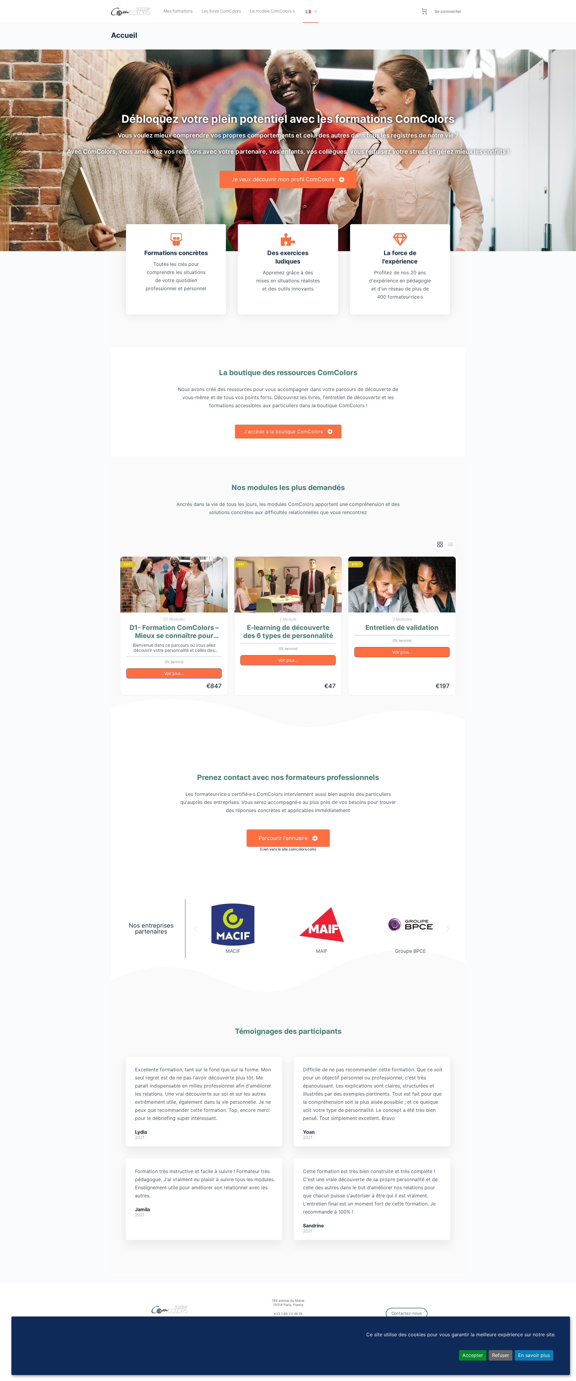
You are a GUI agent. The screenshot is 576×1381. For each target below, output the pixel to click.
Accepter (472, 1355)
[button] (195, 928)
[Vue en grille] (440, 545)
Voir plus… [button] (174, 673)
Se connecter (447, 11)
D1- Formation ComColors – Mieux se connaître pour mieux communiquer (174, 632)
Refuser (500, 1355)
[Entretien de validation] (402, 584)
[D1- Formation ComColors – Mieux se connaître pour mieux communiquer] (174, 584)
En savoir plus (534, 1355)
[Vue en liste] (451, 545)
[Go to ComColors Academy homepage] (130, 11)
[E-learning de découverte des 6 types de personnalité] (288, 584)
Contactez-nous (407, 1313)
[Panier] (424, 11)
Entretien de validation (402, 627)
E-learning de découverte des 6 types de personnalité (288, 631)
